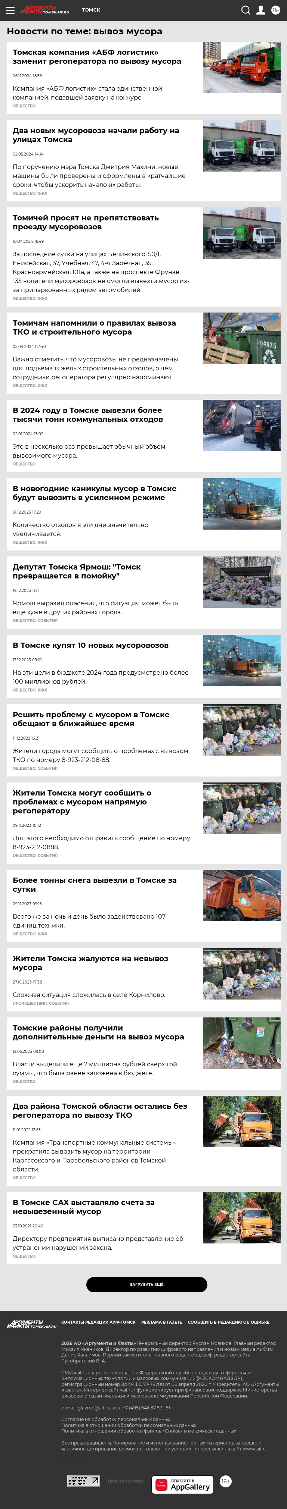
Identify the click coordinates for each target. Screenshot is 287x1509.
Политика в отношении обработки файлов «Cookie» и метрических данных (148, 1431)
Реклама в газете (161, 1322)
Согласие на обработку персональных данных (115, 1419)
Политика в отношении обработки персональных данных (128, 1425)
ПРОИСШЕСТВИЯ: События (41, 1004)
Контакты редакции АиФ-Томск (98, 1322)
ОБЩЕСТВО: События (35, 621)
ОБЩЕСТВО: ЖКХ (30, 193)
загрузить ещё (147, 1284)
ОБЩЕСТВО (24, 106)
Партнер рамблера (126, 1481)
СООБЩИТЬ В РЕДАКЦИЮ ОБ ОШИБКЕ (228, 1322)
